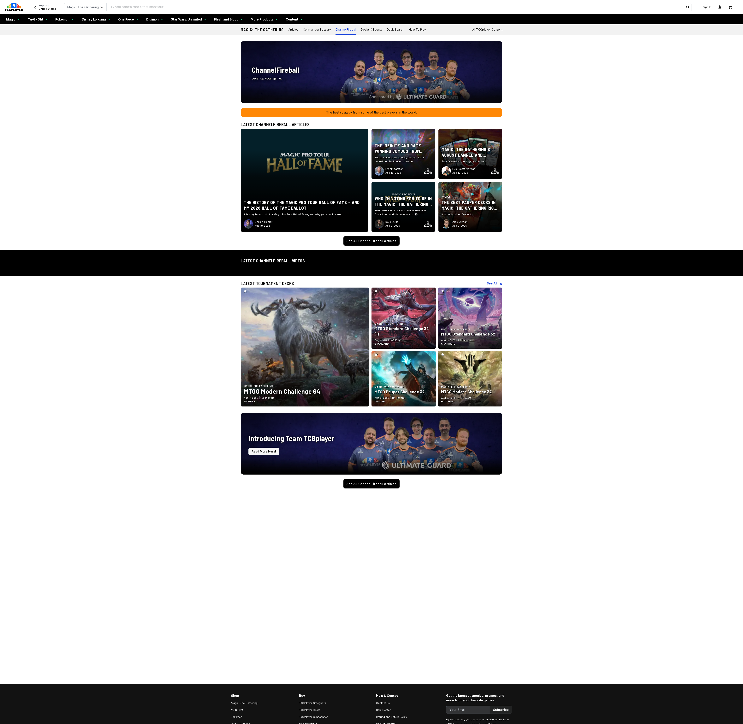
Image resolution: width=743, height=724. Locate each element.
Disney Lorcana (94, 19)
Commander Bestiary (317, 29)
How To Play (417, 29)
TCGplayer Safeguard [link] (312, 702)
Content (292, 19)
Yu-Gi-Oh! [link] (237, 709)
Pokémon (62, 19)
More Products (262, 19)
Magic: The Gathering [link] (244, 702)
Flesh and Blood (226, 19)
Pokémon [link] (236, 716)
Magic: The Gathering (262, 29)
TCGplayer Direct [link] (309, 709)
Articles (293, 29)
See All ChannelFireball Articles (371, 241)
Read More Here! (264, 451)
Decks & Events (371, 29)
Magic (10, 19)
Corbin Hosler (264, 221)
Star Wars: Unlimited (186, 19)
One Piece (126, 19)
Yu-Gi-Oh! (35, 19)
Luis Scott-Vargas (463, 168)
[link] (14, 7)
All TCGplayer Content (487, 29)
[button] (688, 7)
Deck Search (395, 29)
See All (492, 283)
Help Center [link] (383, 709)
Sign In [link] (707, 7)
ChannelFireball (346, 29)
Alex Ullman (460, 221)
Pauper (446, 197)
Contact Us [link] (383, 702)
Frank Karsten (394, 168)
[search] (395, 7)
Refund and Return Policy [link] (391, 716)
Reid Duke (392, 221)
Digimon (152, 19)
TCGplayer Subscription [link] (313, 716)
